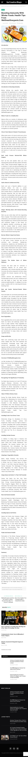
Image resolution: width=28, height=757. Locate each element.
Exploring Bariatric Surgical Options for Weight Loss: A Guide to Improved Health (18, 676)
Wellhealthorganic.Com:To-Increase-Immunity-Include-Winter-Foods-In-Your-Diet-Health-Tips (12, 588)
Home (2, 6)
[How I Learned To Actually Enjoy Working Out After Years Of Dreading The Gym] (14, 618)
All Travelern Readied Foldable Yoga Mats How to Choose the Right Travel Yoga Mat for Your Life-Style (18, 729)
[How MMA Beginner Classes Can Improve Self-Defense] (5, 669)
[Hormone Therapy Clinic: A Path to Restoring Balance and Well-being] (5, 722)
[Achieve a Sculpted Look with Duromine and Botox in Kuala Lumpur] (5, 662)
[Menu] (2, 2)
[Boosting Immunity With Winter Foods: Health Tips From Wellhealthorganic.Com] (14, 34)
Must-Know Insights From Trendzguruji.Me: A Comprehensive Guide (20, 599)
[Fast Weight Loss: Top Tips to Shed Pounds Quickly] (5, 737)
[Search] (26, 2)
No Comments (13, 23)
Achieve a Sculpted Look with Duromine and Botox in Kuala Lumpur (17, 661)
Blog (3, 9)
